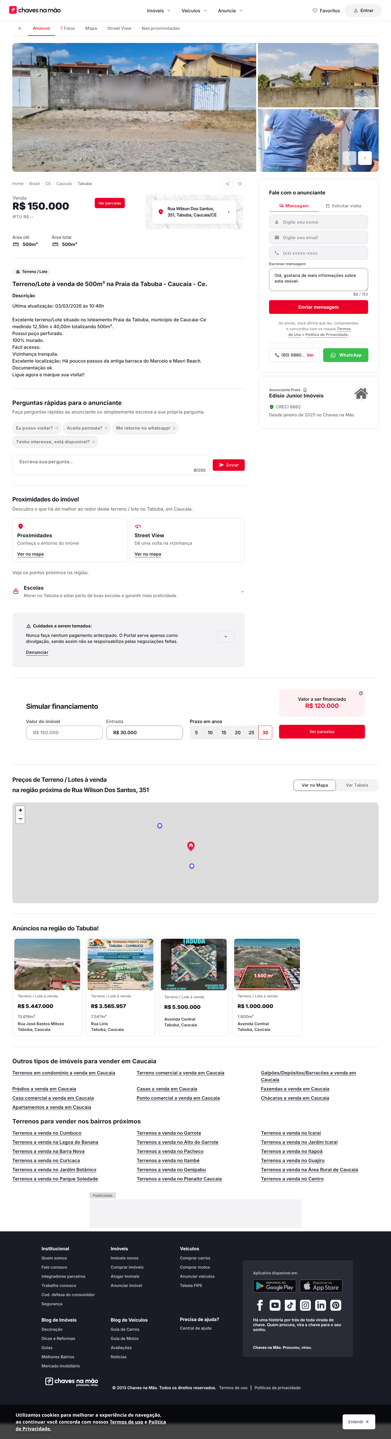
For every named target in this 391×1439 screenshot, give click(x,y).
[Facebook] (260, 1307)
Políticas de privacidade (277, 1387)
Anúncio (41, 28)
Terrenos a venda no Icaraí (291, 1133)
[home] (70, 1382)
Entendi (355, 1421)
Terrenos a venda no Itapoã (292, 1151)
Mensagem (297, 205)
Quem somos (54, 1258)
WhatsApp (350, 355)
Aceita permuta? (84, 428)
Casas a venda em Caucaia (167, 1089)
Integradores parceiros (64, 1276)
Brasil (34, 183)
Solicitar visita (346, 205)
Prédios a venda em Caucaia (44, 1089)
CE (48, 183)
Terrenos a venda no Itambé (168, 1160)
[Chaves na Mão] (35, 10)
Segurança (52, 1304)
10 (210, 732)
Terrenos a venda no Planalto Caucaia (179, 1179)
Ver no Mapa (315, 785)
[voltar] (20, 28)
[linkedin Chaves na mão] (320, 1307)
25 (251, 732)
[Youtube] (275, 1307)
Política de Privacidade (326, 334)
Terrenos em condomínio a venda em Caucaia (63, 1073)
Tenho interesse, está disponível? (53, 441)
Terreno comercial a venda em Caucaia (180, 1073)
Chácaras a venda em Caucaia (295, 1098)
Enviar (232, 464)
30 (265, 732)
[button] (191, 847)
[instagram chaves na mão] (305, 1307)
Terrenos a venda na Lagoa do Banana (55, 1142)
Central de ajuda (196, 1328)
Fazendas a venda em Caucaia (295, 1089)
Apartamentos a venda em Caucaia (51, 1107)
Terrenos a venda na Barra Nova (48, 1151)
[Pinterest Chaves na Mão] (336, 1307)
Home (17, 183)
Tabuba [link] (85, 183)
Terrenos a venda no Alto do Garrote (177, 1142)
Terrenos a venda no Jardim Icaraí (299, 1142)
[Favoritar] (239, 184)
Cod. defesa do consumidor (68, 1294)
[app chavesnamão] (274, 1286)
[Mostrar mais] (225, 636)
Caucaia (64, 183)
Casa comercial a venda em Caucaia (53, 1098)
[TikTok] (290, 1307)
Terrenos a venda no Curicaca (46, 1160)
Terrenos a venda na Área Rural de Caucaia (309, 1169)
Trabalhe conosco (59, 1285)
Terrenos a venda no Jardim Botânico (54, 1169)
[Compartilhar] (227, 184)
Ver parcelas (109, 203)
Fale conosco (54, 1267)
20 (238, 732)
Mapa (91, 28)
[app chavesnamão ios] (321, 1286)
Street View (119, 28)
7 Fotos (67, 28)
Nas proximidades (161, 28)
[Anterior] (349, 158)
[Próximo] (365, 158)
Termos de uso (233, 1387)
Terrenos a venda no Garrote (169, 1133)
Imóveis (155, 10)
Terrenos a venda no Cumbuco (47, 1133)
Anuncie (227, 10)
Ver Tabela (357, 785)
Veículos (190, 10)
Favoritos (330, 10)
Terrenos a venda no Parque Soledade (55, 1179)
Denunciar (37, 652)
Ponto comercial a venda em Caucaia (178, 1098)
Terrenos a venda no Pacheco (170, 1151)
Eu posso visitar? (34, 428)
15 (224, 732)
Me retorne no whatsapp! (143, 428)
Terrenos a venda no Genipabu (171, 1169)
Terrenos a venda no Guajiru (293, 1160)
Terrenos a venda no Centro (292, 1179)
